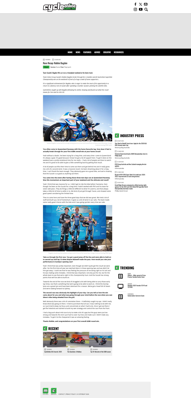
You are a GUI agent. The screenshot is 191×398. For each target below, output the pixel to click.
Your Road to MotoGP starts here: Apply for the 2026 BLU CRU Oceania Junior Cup (131, 144)
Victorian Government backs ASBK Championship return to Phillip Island (131, 155)
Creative (107, 52)
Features (87, 52)
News (78, 52)
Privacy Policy (71, 394)
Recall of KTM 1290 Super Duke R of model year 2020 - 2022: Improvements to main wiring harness (130, 175)
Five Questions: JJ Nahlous (74, 351)
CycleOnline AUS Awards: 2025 (53, 351)
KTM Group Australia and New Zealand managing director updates (130, 165)
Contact (61, 394)
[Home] (59, 7)
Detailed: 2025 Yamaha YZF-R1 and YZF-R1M (137, 286)
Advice (97, 52)
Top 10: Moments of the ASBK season (100, 351)
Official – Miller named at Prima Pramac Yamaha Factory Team (137, 276)
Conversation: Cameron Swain (136, 295)
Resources (119, 52)
